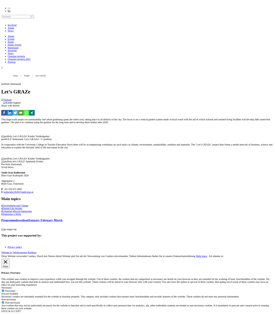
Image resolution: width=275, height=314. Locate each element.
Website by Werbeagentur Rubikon (18, 252)
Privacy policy (15, 247)
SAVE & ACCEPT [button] (11, 311)
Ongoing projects (16, 56)
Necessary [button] (6, 287)
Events (11, 39)
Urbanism (6, 211)
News (11, 30)
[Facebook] (4, 113)
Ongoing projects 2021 (19, 59)
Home (11, 42)
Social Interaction (22, 211)
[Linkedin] (9, 113)
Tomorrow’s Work (11, 214)
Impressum (13, 47)
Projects (12, 62)
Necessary (10, 290)
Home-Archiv (15, 44)
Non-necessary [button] (8, 299)
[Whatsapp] (26, 113)
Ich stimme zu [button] (216, 256)
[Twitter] (15, 113)
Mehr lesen (201, 256)
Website (8, 100)
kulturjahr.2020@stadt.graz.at (18, 192)
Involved (12, 25)
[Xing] (32, 113)
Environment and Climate (14, 205)
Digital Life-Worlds (11, 208)
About (11, 28)
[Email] (21, 113)
